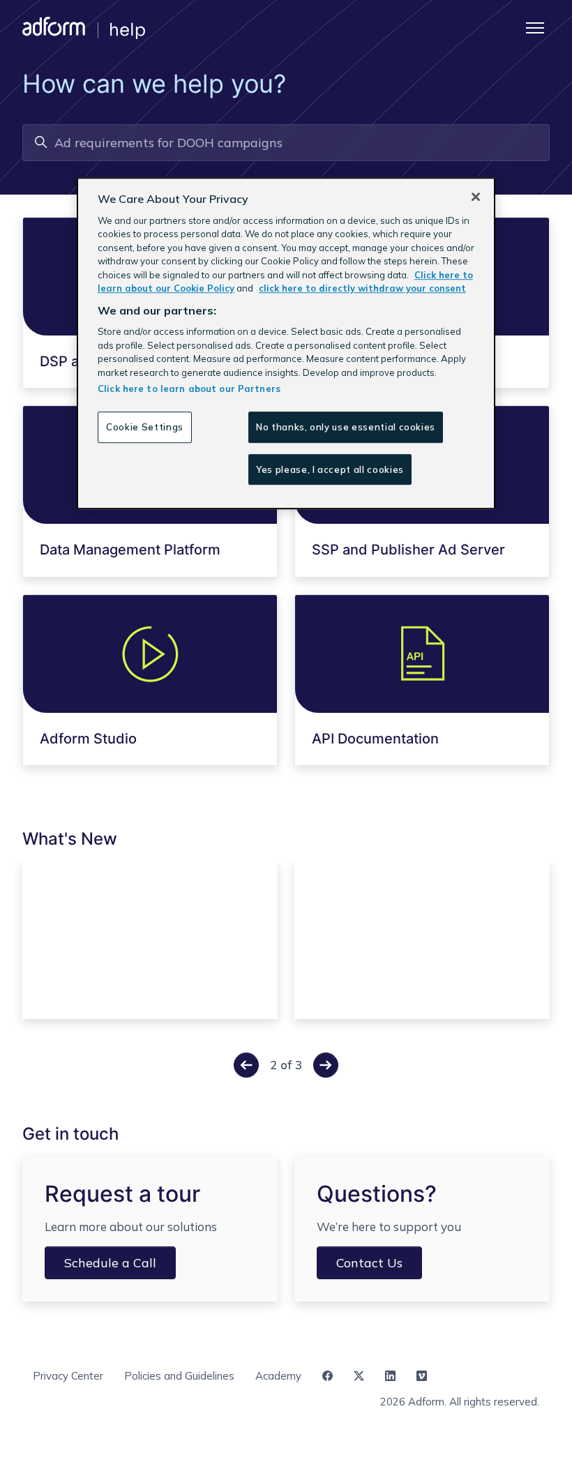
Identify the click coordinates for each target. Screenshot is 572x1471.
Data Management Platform (130, 549)
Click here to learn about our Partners (189, 388)
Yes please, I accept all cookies (330, 469)
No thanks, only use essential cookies (345, 426)
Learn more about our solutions (131, 1226)
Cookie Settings (144, 426)
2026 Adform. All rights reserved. (459, 1401)
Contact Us (369, 1263)
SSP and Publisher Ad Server (408, 549)
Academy (278, 1375)
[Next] (325, 1065)
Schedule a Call (110, 1263)
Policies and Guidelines (179, 1375)
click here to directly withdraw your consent (362, 288)
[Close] (475, 197)
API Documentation (375, 738)
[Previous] (246, 1065)
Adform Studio (88, 738)
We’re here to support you (389, 1226)
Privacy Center (68, 1375)
